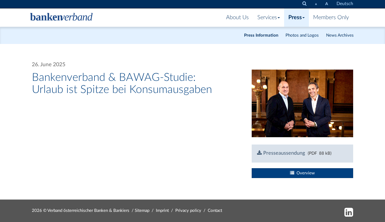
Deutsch (345, 3)
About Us (237, 17)
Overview (304, 173)
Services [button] (267, 17)
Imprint (162, 210)
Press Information (261, 35)
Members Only (331, 17)
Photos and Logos (302, 35)
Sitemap (142, 210)
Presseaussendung (283, 153)
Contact (215, 210)
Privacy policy (188, 210)
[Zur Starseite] (61, 17)
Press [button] (295, 17)
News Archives (340, 35)
